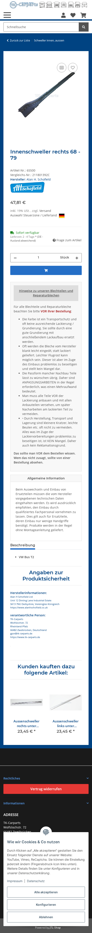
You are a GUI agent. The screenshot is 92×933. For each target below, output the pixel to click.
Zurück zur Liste (20, 40)
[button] (63, 15)
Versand (45, 211)
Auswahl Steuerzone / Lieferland (34, 215)
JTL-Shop (55, 927)
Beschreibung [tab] (22, 545)
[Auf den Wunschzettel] (72, 67)
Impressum (14, 881)
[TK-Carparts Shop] (49, 5)
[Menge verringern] (15, 257)
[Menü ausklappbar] (7, 15)
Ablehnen (46, 917)
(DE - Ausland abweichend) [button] (26, 238)
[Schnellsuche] (84, 27)
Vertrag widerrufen (46, 789)
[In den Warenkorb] (13, 57)
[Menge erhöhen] (77, 257)
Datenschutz (36, 881)
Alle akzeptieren (46, 892)
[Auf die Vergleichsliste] (61, 67)
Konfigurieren (46, 904)
